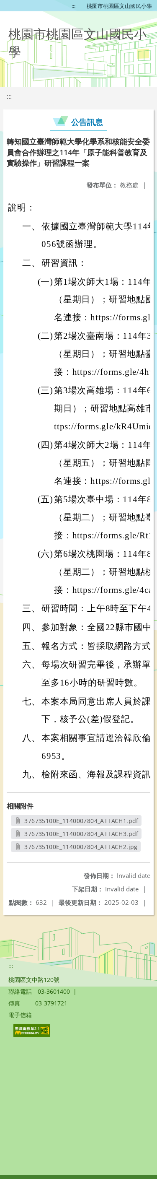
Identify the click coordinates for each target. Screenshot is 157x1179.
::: (73, 6)
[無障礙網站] (32, 1035)
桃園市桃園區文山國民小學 (119, 6)
